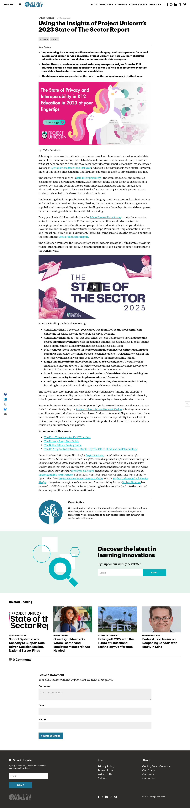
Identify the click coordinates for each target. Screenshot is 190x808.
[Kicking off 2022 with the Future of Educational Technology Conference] (117, 619)
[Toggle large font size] (187, 404)
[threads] (180, 4)
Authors (102, 778)
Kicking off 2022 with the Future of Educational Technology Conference (116, 642)
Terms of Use (105, 770)
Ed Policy (44, 39)
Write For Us (105, 774)
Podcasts (106, 4)
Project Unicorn (131, 482)
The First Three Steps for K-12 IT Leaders (67, 437)
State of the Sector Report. (74, 236)
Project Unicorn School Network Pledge (99, 409)
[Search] (20, 4)
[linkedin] (175, 4)
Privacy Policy (106, 766)
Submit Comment (50, 736)
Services (155, 4)
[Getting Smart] (34, 4)
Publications (138, 4)
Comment (45, 686)
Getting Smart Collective (156, 766)
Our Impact (149, 778)
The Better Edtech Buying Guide (63, 445)
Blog (94, 4)
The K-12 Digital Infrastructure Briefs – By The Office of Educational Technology (90, 449)
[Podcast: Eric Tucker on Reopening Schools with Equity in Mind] (161, 619)
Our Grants (149, 770)
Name (42, 719)
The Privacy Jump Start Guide (61, 441)
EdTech (54, 39)
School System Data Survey (105, 217)
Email (42, 705)
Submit (155, 572)
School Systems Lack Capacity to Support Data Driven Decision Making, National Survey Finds (27, 644)
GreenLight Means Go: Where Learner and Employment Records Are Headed (71, 644)
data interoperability (88, 177)
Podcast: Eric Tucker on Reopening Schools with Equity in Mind (159, 642)
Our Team (148, 774)
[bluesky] (184, 4)
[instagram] (171, 4)
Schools (121, 4)
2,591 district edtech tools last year (71, 167)
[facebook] (167, 4)
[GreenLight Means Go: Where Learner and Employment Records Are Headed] (72, 619)
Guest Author (46, 17)
